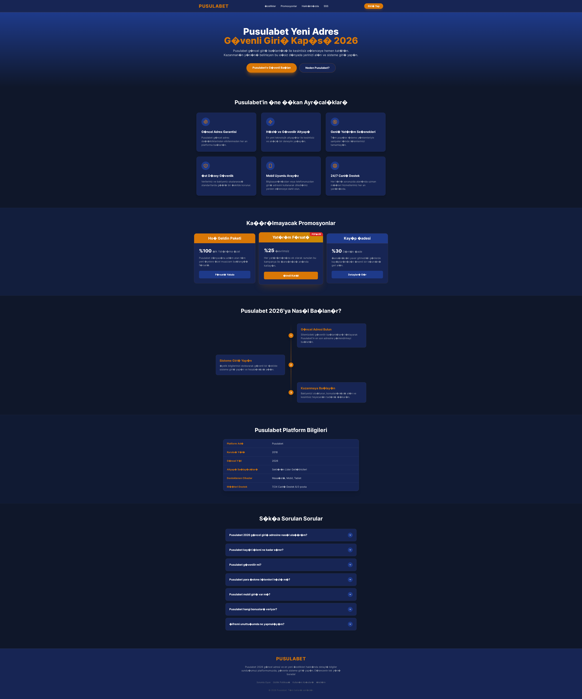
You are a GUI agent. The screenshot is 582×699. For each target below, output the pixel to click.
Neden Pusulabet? (317, 67)
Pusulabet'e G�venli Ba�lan (272, 67)
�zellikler (270, 6)
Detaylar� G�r (357, 274)
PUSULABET (214, 6)
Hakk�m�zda (310, 6)
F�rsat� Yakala (224, 274)
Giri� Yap (374, 6)
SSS (326, 6)
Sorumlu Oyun (264, 682)
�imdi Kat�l (291, 275)
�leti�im (321, 682)
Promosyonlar (289, 6)
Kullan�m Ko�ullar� (303, 682)
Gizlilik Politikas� (281, 682)
